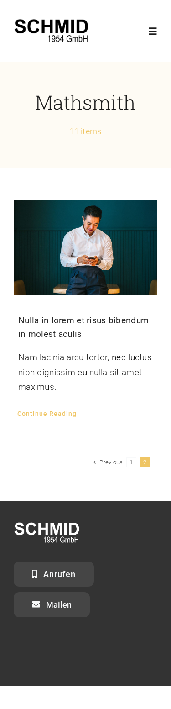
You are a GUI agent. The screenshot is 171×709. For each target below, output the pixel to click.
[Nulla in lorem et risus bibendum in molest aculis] (85, 247)
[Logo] (51, 21)
